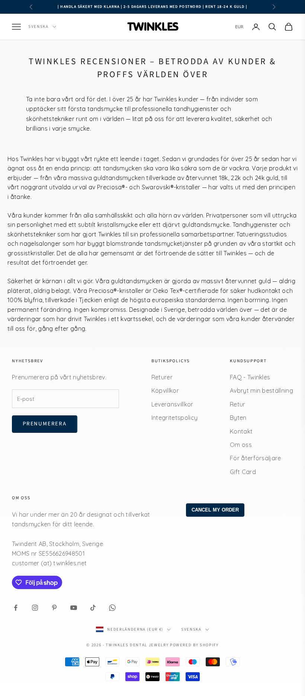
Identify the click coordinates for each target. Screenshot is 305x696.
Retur (237, 404)
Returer (162, 377)
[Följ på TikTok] (93, 607)
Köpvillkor (165, 390)
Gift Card (243, 472)
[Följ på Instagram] (35, 607)
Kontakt (241, 431)
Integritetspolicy (174, 417)
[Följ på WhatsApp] (112, 607)
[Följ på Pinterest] (54, 607)
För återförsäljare (255, 458)
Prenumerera (45, 424)
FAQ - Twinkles (250, 377)
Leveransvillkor (172, 404)
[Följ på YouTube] (73, 607)
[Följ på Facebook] (15, 607)
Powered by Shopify (194, 645)
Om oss (241, 444)
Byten (238, 417)
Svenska (38, 26)
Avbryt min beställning (261, 390)
